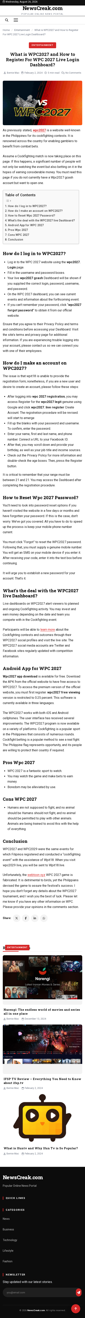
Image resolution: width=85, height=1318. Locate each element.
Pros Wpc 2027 (18, 230)
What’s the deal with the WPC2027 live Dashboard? (41, 220)
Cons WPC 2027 (18, 235)
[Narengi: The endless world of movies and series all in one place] (42, 980)
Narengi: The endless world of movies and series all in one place (42, 1011)
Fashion (7, 1261)
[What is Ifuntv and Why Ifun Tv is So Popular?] (42, 1118)
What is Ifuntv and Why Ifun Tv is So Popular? (41, 1148)
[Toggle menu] (16, 20)
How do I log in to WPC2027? (27, 206)
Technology (10, 1240)
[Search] (7, 20)
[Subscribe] (78, 1292)
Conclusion (15, 239)
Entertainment (22, 30)
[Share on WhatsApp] (44, 918)
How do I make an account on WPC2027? (35, 211)
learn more (47, 629)
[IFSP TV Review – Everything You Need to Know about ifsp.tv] (42, 1049)
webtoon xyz (36, 875)
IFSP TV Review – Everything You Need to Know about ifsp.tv (42, 1081)
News (6, 1218)
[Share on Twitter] (16, 918)
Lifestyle (8, 1250)
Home (6, 30)
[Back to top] (75, 1308)
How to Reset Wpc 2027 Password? (31, 215)
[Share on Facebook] (25, 918)
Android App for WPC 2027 (26, 225)
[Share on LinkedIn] (35, 918)
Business (8, 1229)
